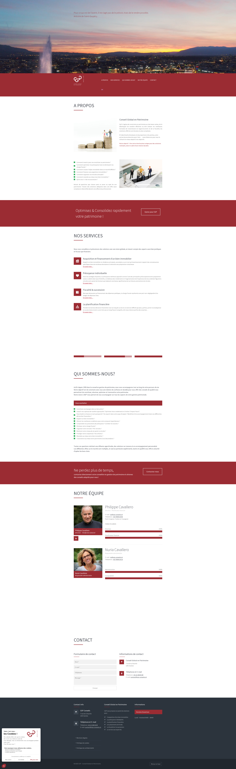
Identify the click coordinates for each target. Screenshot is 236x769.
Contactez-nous (152, 471)
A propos (104, 80)
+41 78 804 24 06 (118, 517)
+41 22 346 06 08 (138, 675)
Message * (78, 678)
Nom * (77, 662)
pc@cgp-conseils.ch (116, 514)
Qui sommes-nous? (128, 80)
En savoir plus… (88, 266)
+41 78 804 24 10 (118, 559)
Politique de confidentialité (85, 748)
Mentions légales (82, 738)
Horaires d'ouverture (142, 712)
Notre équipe (143, 80)
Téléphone (78, 672)
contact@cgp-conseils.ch (139, 677)
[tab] (118, 403)
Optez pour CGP (151, 212)
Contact (153, 80)
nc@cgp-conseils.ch (116, 557)
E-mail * (77, 667)
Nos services (115, 80)
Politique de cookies (83, 743)
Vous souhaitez (81, 403)
